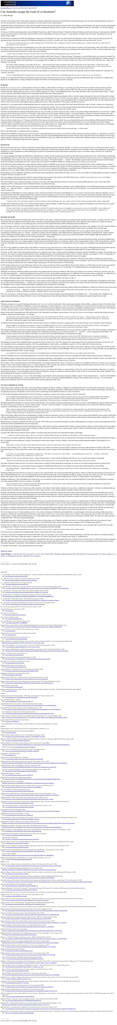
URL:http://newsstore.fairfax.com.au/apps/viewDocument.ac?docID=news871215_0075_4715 (26, 1004)
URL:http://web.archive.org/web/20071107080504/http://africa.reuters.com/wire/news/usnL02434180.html (29, 870)
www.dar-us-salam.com (11, 691)
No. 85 (31, 8)
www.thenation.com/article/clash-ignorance (16, 896)
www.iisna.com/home (10, 732)
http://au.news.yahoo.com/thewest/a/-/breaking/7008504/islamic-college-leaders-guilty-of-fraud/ (29, 799)
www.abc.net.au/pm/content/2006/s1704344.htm (17, 740)
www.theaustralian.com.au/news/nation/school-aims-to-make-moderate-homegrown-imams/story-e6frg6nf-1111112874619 (35, 922)
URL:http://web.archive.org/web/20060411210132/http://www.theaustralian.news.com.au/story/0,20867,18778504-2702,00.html (34, 763)
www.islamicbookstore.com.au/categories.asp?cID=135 (19, 701)
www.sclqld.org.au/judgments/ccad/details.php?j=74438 (19, 803)
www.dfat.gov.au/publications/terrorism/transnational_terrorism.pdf (22, 839)
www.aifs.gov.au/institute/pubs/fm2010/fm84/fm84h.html (19, 1013)
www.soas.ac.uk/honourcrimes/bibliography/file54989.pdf (19, 996)
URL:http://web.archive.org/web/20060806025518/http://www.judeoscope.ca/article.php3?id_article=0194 (29, 767)
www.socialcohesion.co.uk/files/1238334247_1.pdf (18, 979)
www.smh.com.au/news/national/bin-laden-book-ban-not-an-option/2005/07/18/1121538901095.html (30, 705)
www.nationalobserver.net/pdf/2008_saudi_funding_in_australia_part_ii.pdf (24, 967)
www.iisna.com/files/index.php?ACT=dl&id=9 (23, 747)
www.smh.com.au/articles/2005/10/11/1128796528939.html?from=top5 (23, 1000)
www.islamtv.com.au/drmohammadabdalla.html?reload (19, 950)
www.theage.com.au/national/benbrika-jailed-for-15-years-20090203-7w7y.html (25, 736)
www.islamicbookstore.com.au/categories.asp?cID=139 (19, 775)
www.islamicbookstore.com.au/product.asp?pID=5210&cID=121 (21, 886)
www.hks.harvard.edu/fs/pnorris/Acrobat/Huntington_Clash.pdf (21, 890)
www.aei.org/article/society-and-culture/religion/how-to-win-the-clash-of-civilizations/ (27, 900)
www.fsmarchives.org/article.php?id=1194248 (16, 843)
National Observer (6, 8)
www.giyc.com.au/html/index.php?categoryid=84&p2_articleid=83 (22, 751)
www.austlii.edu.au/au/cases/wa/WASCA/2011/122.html (19, 807)
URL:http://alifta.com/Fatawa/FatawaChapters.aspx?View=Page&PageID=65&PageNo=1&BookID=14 (28, 855)
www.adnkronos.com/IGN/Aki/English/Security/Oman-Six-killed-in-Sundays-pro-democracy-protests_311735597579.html (36, 938)
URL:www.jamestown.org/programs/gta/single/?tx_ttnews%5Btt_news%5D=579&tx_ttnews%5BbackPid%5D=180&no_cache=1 (34, 717)
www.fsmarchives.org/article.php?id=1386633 (16, 874)
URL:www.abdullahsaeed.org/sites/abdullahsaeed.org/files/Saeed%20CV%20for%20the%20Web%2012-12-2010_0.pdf (32, 930)
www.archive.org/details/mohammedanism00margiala (18, 859)
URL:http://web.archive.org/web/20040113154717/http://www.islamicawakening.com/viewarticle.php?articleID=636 (31, 827)
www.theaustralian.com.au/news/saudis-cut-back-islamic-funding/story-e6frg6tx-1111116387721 (29, 987)
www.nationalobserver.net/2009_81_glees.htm (16, 983)
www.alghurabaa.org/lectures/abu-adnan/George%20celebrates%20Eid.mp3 (24, 759)
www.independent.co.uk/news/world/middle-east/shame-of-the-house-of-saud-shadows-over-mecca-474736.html (33, 865)
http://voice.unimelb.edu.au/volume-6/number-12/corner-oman (20, 934)
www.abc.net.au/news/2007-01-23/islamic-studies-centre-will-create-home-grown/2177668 (28, 918)
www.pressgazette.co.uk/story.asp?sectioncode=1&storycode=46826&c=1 (23, 787)
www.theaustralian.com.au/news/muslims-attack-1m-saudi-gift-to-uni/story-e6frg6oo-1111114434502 (30, 946)
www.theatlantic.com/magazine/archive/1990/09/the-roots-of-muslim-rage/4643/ (25, 904)
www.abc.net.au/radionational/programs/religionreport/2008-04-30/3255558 (24, 959)
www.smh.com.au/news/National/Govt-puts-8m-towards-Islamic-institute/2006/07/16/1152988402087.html (32, 914)
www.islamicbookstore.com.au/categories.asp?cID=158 (19, 815)
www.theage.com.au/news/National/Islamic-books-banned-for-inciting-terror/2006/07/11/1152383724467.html (33, 709)
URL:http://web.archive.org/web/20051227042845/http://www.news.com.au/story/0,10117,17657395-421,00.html (31, 811)
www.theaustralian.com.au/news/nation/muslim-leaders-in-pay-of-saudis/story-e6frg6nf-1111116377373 (31, 991)
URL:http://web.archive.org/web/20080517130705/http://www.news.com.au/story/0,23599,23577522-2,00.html (30, 942)
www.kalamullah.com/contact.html (14, 687)
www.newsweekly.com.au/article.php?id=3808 (17, 971)
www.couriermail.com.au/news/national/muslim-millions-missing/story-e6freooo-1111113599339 (29, 926)
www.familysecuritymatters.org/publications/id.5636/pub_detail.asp (22, 819)
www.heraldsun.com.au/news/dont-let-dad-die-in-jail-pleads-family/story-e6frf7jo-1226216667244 (29, 878)
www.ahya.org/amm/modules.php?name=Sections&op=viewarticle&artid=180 (24, 851)
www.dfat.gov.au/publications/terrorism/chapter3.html (18, 835)
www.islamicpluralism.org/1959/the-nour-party (17, 847)
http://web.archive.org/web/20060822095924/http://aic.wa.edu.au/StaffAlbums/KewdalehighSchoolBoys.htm (32, 779)
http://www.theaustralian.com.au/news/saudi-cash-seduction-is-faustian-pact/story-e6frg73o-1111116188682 (32, 975)
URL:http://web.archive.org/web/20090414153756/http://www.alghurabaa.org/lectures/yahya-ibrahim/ (28, 783)
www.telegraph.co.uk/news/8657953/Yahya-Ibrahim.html (19, 791)
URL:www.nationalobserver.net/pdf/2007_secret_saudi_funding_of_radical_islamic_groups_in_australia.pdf (29, 963)
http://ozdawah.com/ (10, 755)
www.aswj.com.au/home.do (12, 721)
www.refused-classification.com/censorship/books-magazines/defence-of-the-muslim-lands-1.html (29, 713)
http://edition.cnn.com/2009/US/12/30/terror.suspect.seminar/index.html (23, 831)
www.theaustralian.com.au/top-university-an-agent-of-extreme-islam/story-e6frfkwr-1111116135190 (30, 955)
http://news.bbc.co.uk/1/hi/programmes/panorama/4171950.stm (21, 771)
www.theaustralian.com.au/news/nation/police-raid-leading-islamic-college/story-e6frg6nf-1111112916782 (32, 795)
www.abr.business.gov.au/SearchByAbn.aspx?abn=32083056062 (21, 697)
